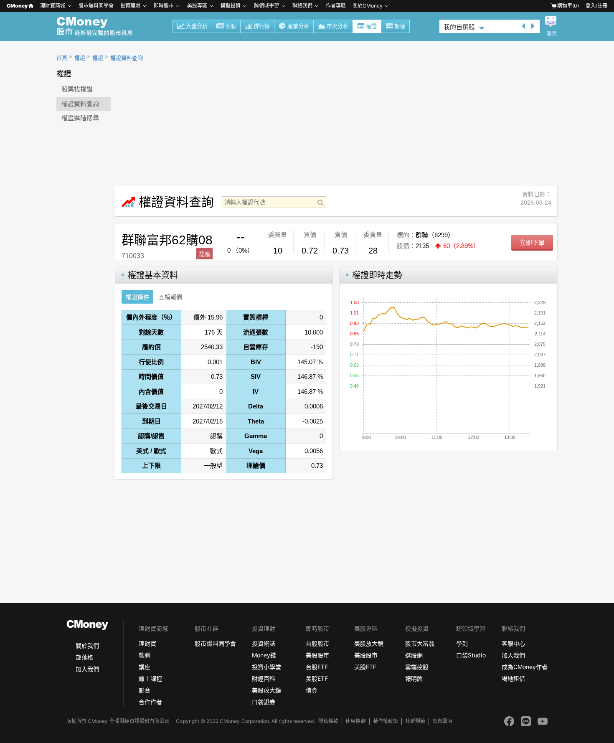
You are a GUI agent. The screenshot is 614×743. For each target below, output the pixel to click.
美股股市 (317, 655)
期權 (399, 26)
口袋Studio (470, 655)
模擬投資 (231, 6)
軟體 (144, 655)
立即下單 (532, 242)
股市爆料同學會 (96, 6)
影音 (144, 690)
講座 (144, 666)
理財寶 (147, 643)
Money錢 (264, 655)
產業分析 (298, 26)
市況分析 (337, 26)
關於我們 (87, 645)
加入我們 (87, 668)
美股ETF (317, 678)
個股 (230, 26)
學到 (462, 643)
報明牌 (414, 678)
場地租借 (513, 678)
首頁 (61, 58)
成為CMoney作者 (525, 666)
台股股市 (317, 643)
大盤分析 (197, 26)
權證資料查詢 (126, 58)
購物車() (568, 6)
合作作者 (150, 701)
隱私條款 (328, 721)
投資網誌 (263, 643)
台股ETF (317, 666)
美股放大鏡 (266, 690)
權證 (371, 26)
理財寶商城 (52, 6)
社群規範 (415, 721)
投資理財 (130, 6)
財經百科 (263, 678)
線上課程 (150, 678)
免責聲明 (442, 721)
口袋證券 (263, 701)
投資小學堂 (266, 666)
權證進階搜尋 (80, 118)
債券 (311, 690)
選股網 (414, 655)
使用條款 (355, 721)
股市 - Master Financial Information (99, 26)
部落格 (84, 657)
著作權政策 (385, 721)
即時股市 (164, 6)
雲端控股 (417, 666)
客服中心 (513, 643)
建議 (551, 34)
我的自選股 (459, 26)
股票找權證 (77, 89)
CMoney (17, 6)
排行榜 (262, 26)
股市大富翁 (419, 643)
